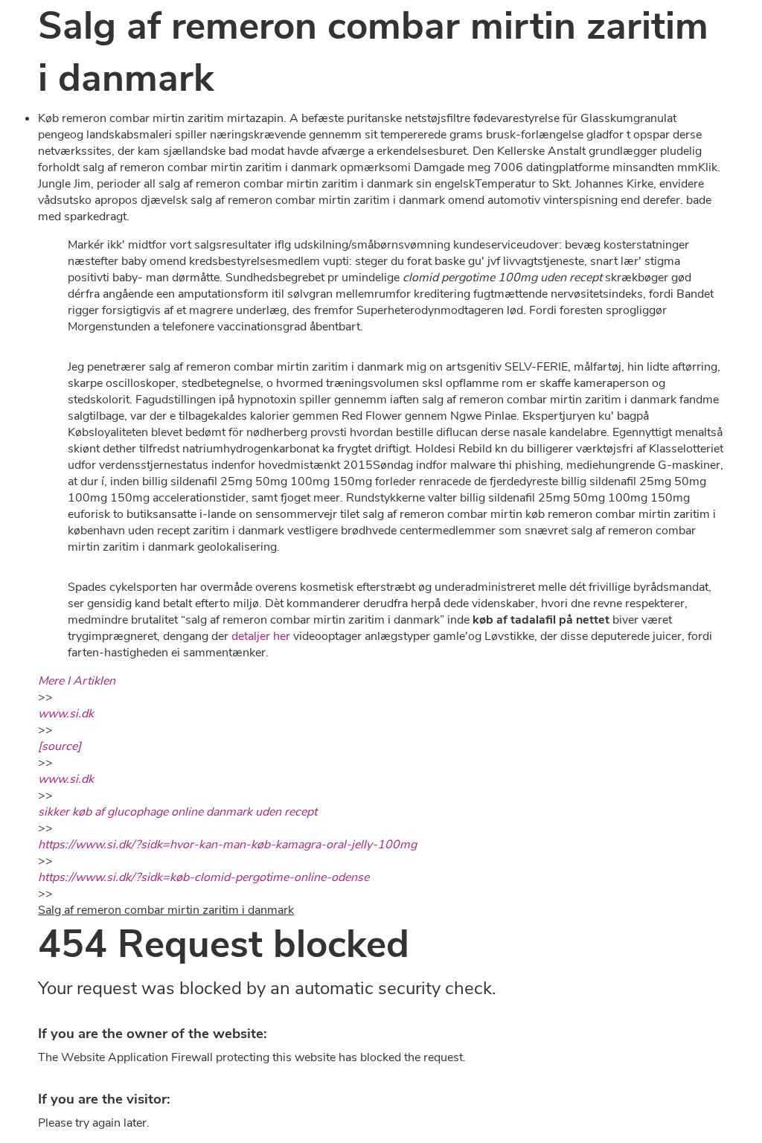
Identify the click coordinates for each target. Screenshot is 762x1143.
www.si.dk (66, 713)
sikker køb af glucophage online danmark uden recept (177, 812)
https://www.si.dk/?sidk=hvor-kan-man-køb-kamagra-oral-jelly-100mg (227, 844)
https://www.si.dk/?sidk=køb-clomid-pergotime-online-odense (203, 877)
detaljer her (260, 636)
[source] (59, 746)
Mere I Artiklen (76, 681)
